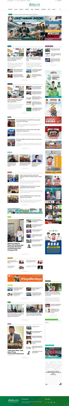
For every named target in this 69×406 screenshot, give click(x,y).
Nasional (8, 19)
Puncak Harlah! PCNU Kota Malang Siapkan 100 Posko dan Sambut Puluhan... (37, 220)
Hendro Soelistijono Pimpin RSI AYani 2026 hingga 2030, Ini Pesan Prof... (37, 225)
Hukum (21, 161)
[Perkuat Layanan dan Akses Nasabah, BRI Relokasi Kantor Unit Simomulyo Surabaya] (28, 93)
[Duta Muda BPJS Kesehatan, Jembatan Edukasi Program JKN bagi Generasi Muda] (28, 294)
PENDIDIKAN (10, 258)
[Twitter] (59, 0)
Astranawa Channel (23, 0)
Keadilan (21, 9)
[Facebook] (55, 0)
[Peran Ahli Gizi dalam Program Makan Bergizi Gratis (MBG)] (28, 246)
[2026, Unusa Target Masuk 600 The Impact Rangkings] (28, 231)
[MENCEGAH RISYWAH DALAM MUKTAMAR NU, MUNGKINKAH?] (28, 337)
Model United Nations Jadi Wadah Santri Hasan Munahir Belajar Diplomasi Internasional (16, 315)
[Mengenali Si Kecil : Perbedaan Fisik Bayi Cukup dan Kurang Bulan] (28, 236)
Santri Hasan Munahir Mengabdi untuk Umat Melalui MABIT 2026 (34, 314)
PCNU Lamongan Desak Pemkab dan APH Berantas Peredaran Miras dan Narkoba (26, 14)
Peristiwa (10, 9)
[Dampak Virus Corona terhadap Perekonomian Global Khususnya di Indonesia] (53, 287)
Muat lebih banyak (24, 113)
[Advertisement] (53, 272)
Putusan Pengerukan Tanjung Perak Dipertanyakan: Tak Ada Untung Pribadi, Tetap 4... (25, 164)
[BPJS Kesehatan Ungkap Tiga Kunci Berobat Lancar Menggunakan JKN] (10, 294)
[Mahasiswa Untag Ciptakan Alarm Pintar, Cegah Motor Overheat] (40, 262)
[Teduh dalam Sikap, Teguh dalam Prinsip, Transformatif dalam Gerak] (41, 28)
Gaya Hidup (43, 9)
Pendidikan (37, 9)
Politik (15, 9)
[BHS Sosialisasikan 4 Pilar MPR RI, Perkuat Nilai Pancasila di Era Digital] (11, 123)
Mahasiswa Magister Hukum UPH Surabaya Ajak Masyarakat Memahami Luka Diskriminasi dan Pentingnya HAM (15, 247)
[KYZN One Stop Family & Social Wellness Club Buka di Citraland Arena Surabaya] (28, 289)
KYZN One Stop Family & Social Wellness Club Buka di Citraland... (37, 288)
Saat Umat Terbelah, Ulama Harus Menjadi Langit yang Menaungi (36, 342)
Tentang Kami (28, 0)
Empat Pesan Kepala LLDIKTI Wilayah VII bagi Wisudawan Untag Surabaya (13, 261)
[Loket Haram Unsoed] (28, 328)
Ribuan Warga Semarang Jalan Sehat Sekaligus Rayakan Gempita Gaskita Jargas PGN (31, 177)
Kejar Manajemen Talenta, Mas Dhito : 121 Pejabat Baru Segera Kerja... (33, 59)
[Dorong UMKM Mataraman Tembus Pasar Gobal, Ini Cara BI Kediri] (13, 199)
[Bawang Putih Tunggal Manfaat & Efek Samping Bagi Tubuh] (47, 305)
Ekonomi (27, 9)
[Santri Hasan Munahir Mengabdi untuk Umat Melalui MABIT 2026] (34, 308)
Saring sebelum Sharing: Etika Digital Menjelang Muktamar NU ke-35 (37, 347)
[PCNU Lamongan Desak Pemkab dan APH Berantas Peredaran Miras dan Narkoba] (16, 52)
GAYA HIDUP (10, 285)
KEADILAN (9, 152)
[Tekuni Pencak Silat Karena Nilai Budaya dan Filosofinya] (28, 241)
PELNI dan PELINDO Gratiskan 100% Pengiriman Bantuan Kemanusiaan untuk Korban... (18, 70)
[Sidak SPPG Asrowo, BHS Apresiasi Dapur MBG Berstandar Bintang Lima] (11, 133)
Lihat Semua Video (53, 357)
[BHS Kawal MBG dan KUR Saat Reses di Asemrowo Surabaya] (11, 142)
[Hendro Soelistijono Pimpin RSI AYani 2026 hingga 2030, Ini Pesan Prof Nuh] (28, 226)
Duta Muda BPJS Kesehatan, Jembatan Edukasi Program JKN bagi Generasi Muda (36, 294)
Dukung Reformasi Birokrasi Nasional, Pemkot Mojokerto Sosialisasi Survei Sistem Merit (18, 75)
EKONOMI (9, 172)
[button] (60, 9)
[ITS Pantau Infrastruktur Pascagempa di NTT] (21, 267)
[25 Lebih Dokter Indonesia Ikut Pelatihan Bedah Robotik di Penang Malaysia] (28, 71)
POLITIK (9, 117)
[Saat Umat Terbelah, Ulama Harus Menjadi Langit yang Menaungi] (14, 36)
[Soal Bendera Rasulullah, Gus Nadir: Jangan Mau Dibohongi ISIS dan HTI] (47, 55)
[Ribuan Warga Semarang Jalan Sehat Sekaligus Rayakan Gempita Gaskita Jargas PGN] (13, 178)
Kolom (53, 9)
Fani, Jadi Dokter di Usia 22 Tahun (31, 266)
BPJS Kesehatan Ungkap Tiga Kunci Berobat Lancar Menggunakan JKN (18, 294)
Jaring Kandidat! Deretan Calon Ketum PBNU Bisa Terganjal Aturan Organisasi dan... (37, 109)
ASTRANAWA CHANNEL (49, 345)
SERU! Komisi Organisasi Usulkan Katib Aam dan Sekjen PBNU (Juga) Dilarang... (37, 97)
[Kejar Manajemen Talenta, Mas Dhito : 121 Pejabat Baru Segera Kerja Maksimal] (34, 52)
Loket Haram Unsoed (35, 326)
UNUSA (32, 9)
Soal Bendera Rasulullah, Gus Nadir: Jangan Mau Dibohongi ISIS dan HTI (56, 54)
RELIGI (9, 302)
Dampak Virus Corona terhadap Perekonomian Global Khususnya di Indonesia (52, 294)
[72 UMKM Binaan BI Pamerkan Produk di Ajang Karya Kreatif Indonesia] (13, 189)
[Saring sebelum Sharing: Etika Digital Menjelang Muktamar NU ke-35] (28, 347)
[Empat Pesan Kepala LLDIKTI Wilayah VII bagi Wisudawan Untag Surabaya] (21, 262)
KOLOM (9, 323)
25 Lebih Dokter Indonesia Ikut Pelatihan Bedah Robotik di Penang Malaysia (37, 70)
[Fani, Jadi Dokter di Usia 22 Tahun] (40, 267)
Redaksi (19, 0)
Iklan (16, 0)
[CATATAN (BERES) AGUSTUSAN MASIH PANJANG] (28, 352)
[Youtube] (60, 0)
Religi (49, 9)
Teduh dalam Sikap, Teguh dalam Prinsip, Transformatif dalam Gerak (37, 75)
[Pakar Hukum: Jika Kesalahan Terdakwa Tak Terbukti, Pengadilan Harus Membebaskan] (37, 158)
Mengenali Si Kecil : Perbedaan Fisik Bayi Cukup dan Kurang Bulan (37, 235)
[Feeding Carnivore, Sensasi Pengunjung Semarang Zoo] (47, 50)
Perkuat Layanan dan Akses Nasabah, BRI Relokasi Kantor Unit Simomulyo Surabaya (37, 92)
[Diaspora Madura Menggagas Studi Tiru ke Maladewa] (28, 332)
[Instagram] (57, 0)
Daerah (9, 97)
